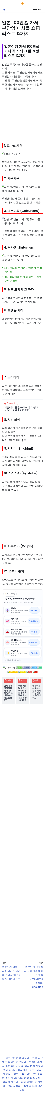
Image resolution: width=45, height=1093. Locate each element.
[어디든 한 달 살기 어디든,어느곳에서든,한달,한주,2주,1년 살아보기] (22, 3)
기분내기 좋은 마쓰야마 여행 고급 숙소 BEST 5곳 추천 (21, 408)
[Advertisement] (22, 116)
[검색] (4, 10)
